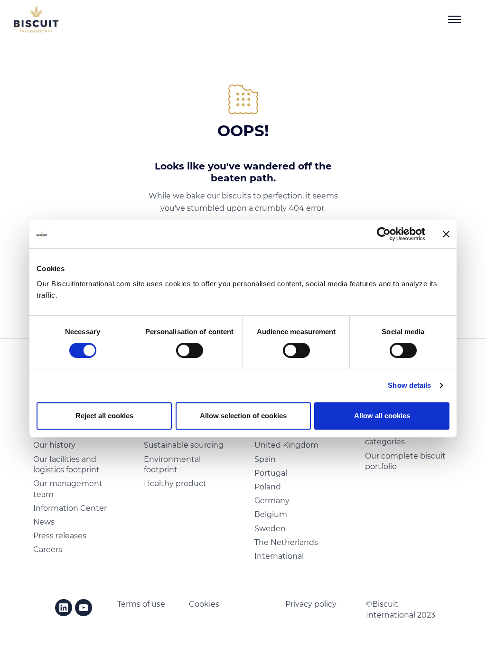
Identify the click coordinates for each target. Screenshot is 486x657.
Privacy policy (310, 604)
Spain (265, 459)
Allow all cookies (382, 416)
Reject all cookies (104, 416)
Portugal (270, 473)
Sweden (270, 528)
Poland (267, 486)
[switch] (189, 350)
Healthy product (175, 483)
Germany (272, 500)
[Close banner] (446, 234)
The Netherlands (286, 542)
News (44, 521)
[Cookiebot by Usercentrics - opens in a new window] (383, 234)
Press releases (59, 535)
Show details (409, 385)
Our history (54, 445)
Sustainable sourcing (184, 445)
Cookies (204, 604)
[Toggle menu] (454, 19)
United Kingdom (286, 445)
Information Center (70, 508)
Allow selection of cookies (243, 416)
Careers (47, 549)
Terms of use (141, 604)
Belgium (270, 514)
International (279, 556)
